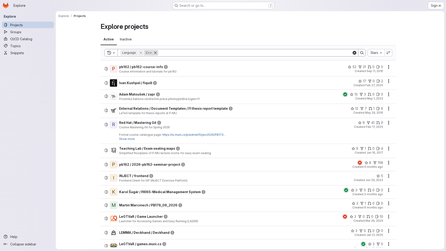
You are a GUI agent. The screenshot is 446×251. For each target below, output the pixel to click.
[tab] (109, 39)
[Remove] (155, 53)
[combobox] (376, 52)
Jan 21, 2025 (374, 235)
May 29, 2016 (374, 112)
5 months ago (373, 194)
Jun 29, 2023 (374, 180)
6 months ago (373, 166)
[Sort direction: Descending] (388, 52)
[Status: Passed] (345, 94)
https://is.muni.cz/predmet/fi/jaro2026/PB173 (192, 134)
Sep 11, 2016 (375, 71)
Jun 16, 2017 (375, 152)
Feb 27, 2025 (374, 85)
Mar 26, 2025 (374, 220)
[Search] (362, 52)
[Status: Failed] (360, 162)
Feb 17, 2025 (374, 127)
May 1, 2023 (375, 98)
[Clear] (354, 53)
